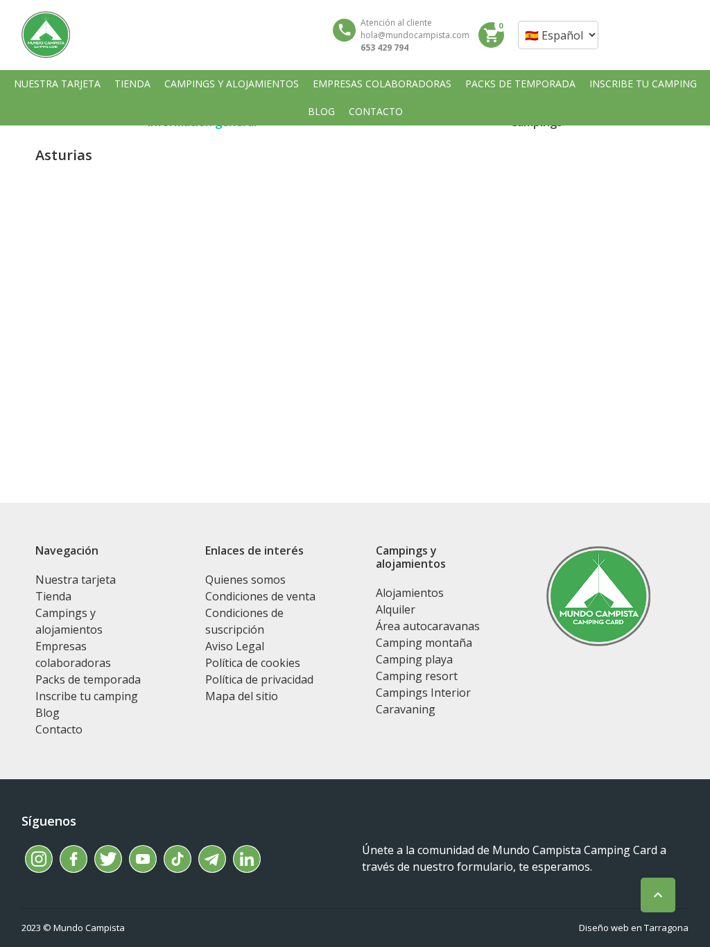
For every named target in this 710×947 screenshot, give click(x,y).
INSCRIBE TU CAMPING (643, 83)
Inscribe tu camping (86, 696)
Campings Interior (423, 692)
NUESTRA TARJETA (57, 83)
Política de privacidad (259, 679)
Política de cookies (252, 662)
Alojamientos (410, 592)
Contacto (59, 729)
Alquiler (395, 609)
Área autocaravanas (428, 626)
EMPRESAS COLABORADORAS (382, 83)
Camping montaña (424, 642)
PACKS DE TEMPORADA (520, 83)
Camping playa (414, 659)
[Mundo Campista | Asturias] (45, 34)
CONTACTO (376, 111)
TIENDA (132, 83)
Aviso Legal (234, 646)
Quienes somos (245, 579)
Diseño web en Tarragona (634, 927)
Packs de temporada (88, 679)
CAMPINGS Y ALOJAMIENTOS (231, 83)
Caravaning (405, 709)
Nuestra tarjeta (75, 579)
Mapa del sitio (241, 696)
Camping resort (417, 676)
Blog (47, 712)
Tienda (53, 596)
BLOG (321, 111)
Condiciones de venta (260, 596)
